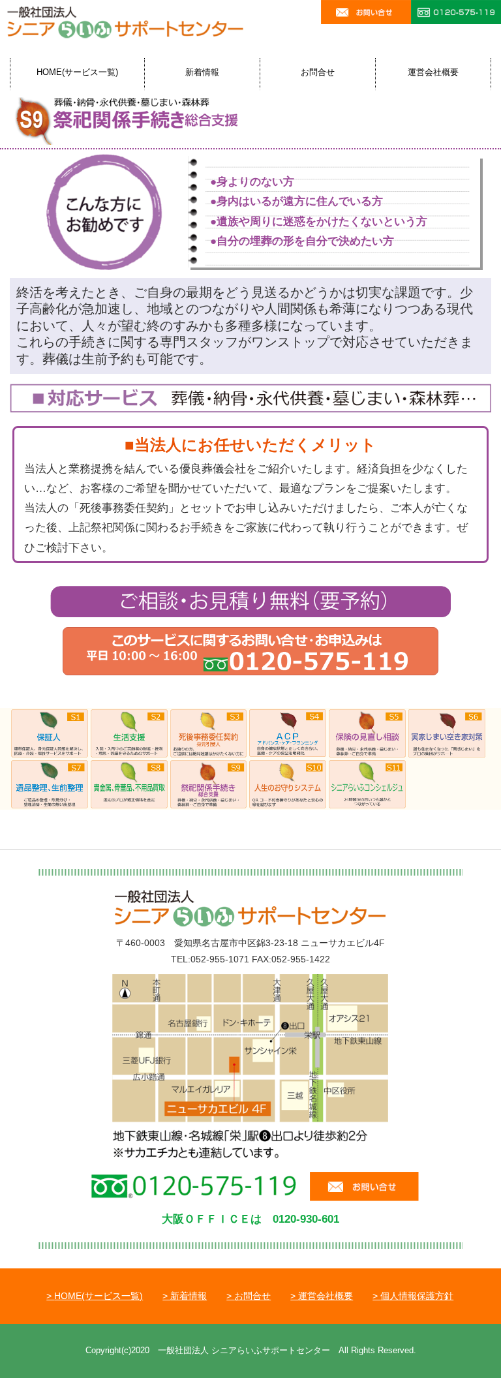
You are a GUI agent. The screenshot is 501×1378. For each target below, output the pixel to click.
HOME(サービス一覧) (77, 72)
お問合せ (318, 72)
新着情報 (202, 72)
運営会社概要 (433, 72)
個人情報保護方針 (416, 1296)
